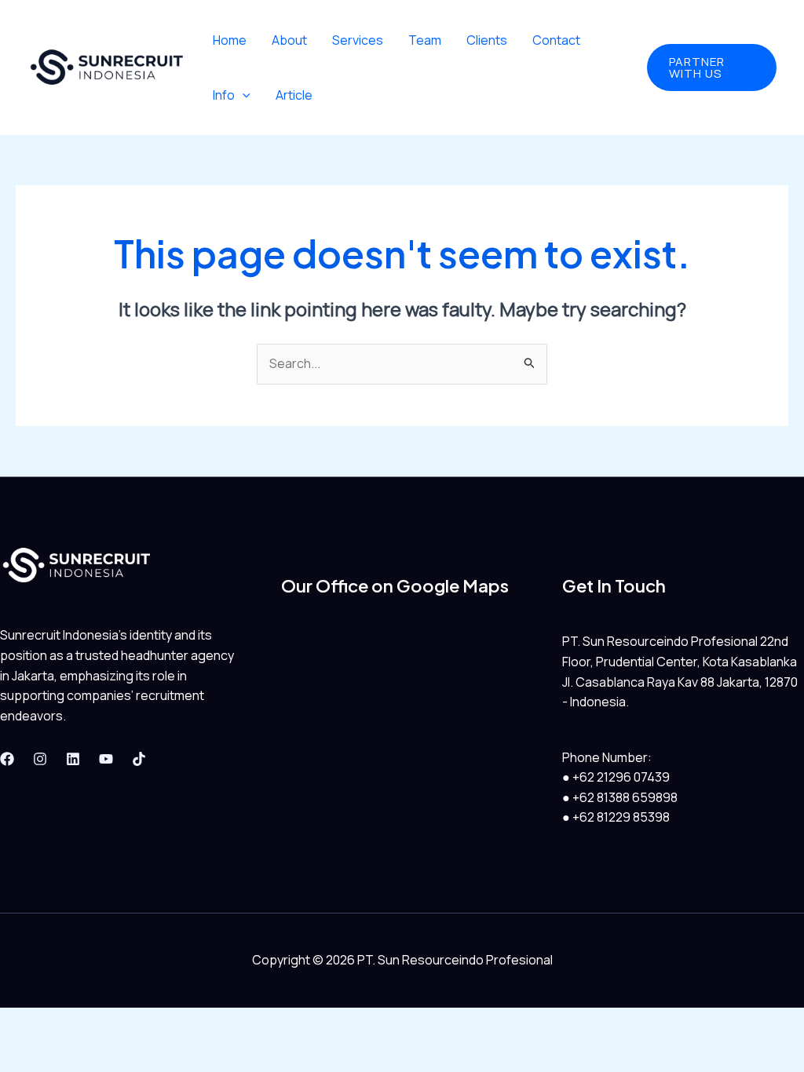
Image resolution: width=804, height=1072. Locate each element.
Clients (486, 40)
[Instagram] (40, 759)
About (289, 40)
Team (424, 40)
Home (230, 40)
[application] (242, 95)
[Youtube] (106, 759)
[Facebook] (7, 759)
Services (357, 40)
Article (294, 95)
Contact (556, 40)
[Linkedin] (73, 759)
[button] (712, 67)
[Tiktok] (139, 759)
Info (224, 95)
